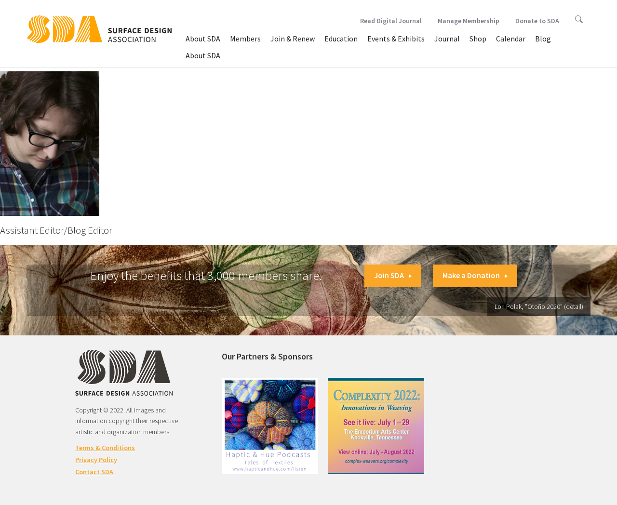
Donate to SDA (537, 20)
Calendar (510, 38)
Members (245, 38)
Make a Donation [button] (471, 275)
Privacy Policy (96, 459)
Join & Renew (292, 38)
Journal (447, 38)
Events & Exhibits (396, 38)
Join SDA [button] (389, 275)
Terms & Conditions (105, 447)
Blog (543, 38)
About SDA (203, 38)
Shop (477, 38)
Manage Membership (468, 20)
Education (341, 38)
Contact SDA (94, 471)
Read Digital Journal (391, 20)
